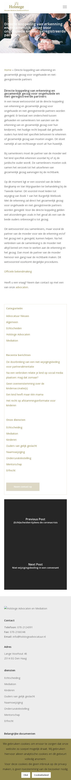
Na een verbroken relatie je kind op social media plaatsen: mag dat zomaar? (34, 375)
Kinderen (11, 439)
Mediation (12, 340)
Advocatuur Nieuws (49, 42)
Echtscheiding (14, 427)
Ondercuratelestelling (18, 458)
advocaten (22, 287)
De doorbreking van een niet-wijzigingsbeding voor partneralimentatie (33, 364)
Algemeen (12, 322)
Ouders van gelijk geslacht (21, 446)
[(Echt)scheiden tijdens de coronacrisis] (35, 521)
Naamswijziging (15, 452)
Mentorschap (14, 464)
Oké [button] (25, 775)
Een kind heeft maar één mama (24, 394)
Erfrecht (10, 470)
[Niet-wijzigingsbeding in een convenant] (35, 567)
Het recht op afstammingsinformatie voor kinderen (31, 403)
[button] (65, 7)
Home (7, 70)
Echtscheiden (14, 328)
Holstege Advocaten (18, 334)
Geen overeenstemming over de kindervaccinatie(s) (25, 386)
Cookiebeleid (41, 775)
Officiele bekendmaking (18, 271)
